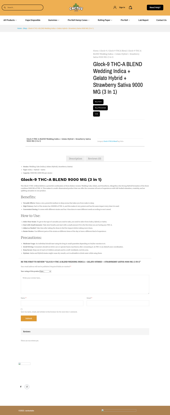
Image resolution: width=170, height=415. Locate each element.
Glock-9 (103, 51)
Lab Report (143, 20)
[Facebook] (21, 387)
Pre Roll (124, 20)
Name (23, 298)
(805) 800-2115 (132, 377)
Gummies (52, 20)
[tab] (75, 159)
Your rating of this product (30, 271)
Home (19, 28)
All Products (9, 20)
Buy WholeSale (100, 108)
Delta (121, 141)
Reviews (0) (94, 158)
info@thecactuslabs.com (136, 383)
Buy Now (98, 102)
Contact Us (161, 20)
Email (89, 298)
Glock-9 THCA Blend (118, 51)
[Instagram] (27, 386)
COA (96, 114)
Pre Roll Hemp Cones (77, 20)
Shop (25, 28)
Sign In (122, 7)
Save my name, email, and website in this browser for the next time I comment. (49, 312)
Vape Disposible (32, 20)
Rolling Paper (104, 20)
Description (75, 158)
